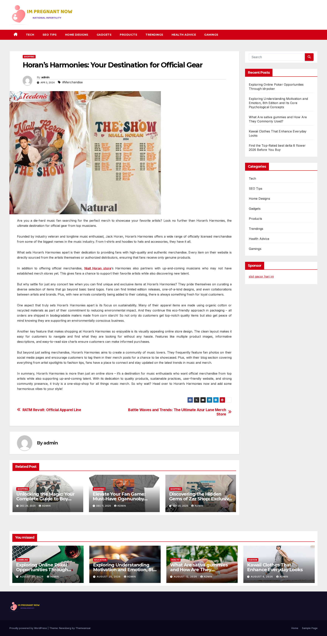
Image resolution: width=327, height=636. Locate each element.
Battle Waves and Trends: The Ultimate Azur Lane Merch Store (177, 412)
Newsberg (65, 628)
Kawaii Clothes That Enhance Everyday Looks (275, 567)
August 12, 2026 (186, 576)
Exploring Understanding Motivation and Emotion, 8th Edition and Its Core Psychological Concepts (278, 103)
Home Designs (76, 34)
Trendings (154, 34)
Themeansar (83, 628)
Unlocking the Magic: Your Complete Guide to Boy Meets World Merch (45, 498)
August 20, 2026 (109, 576)
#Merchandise (72, 82)
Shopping (29, 57)
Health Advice (184, 34)
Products (128, 34)
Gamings (211, 34)
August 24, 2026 (32, 576)
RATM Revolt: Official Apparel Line (52, 410)
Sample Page (310, 628)
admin (45, 77)
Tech (30, 34)
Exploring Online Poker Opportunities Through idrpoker (42, 569)
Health (175, 560)
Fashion (252, 560)
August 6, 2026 (262, 576)
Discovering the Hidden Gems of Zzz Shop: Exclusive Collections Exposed (200, 498)
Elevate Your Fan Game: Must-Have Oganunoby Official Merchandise (119, 498)
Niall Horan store (97, 268)
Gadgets (104, 34)
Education (100, 560)
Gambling (22, 560)
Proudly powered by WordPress (28, 628)
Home (294, 628)
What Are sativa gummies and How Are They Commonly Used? (198, 569)
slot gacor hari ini (261, 276)
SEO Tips (50, 34)
